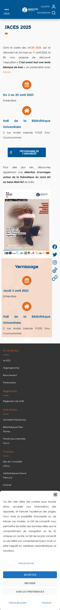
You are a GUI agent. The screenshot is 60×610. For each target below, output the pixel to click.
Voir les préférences (30, 591)
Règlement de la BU (13, 401)
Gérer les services (26, 563)
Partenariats (9, 382)
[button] (55, 494)
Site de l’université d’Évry (12, 463)
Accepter (30, 574)
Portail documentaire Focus (14, 440)
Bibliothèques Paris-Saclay (13, 429)
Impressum (46, 602)
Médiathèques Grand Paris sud (14, 475)
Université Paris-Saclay (14, 419)
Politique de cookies (17, 602)
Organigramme (11, 367)
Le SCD (6, 360)
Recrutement (10, 375)
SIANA (6, 72)
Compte (45, 6)
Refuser (30, 583)
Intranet (7, 485)
